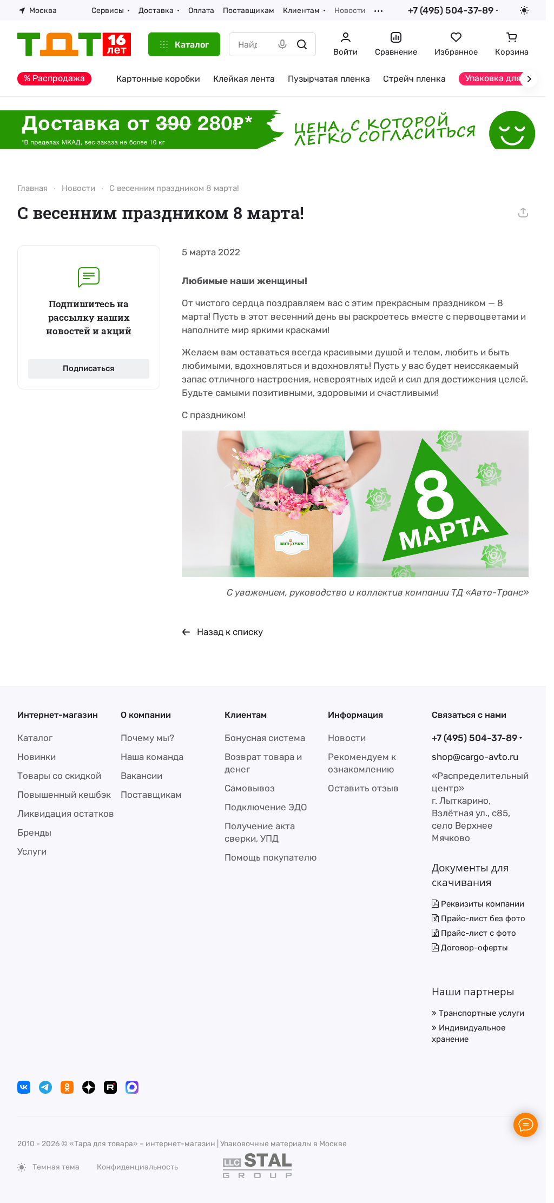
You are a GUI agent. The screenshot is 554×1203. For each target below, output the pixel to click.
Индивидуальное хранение (468, 1033)
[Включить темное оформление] (524, 10)
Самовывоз (250, 788)
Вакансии (141, 775)
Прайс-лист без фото (482, 918)
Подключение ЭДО (266, 807)
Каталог (34, 737)
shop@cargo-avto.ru (475, 756)
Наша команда (152, 756)
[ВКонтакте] (23, 1087)
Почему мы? (147, 737)
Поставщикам (151, 794)
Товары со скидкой (59, 775)
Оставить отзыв (363, 788)
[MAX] (132, 1087)
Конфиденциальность (137, 1167)
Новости (347, 737)
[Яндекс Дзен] (88, 1087)
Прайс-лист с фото (477, 933)
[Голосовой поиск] (282, 44)
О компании (146, 715)
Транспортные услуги (480, 1013)
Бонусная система (265, 737)
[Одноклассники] (67, 1087)
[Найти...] (302, 44)
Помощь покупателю (271, 857)
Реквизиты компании (481, 904)
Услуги (32, 851)
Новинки (36, 756)
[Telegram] (45, 1087)
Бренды (34, 832)
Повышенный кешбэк (64, 794)
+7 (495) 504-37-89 (450, 10)
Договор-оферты (473, 948)
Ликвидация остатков (65, 813)
